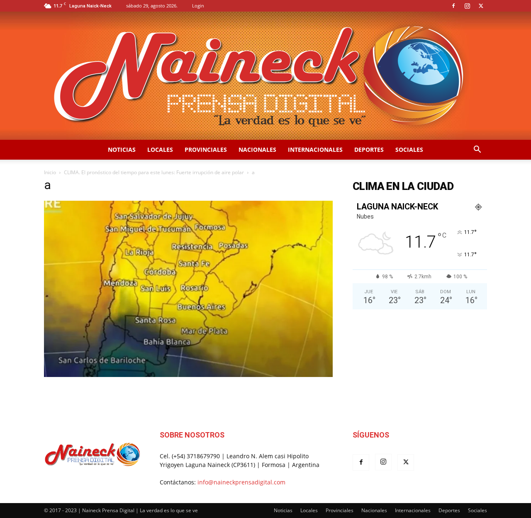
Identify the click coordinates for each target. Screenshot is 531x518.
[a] (188, 374)
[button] (477, 150)
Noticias (122, 149)
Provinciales (206, 149)
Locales (160, 149)
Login (198, 5)
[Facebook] (453, 6)
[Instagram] (467, 6)
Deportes (369, 149)
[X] (481, 6)
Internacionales (315, 149)
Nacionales (257, 149)
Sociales (409, 149)
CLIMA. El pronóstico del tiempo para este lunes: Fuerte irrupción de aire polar (154, 172)
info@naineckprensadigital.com (241, 482)
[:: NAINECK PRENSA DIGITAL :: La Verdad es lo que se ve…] (265, 76)
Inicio (50, 172)
